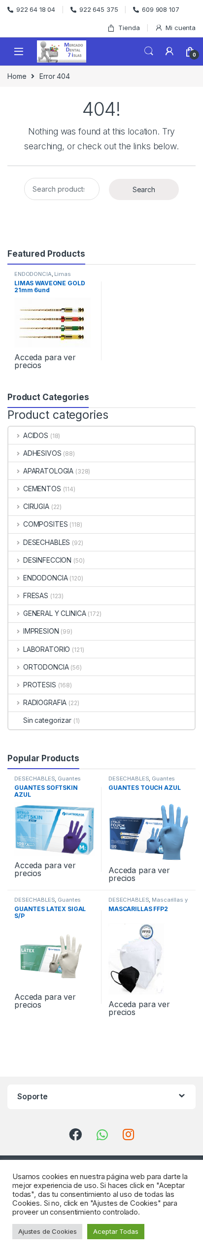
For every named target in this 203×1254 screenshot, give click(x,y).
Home (16, 76)
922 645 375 (98, 9)
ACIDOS (35, 435)
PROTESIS (39, 684)
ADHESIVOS (42, 453)
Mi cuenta (181, 28)
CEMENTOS (42, 488)
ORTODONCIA (45, 667)
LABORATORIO (46, 649)
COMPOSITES (45, 524)
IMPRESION (41, 631)
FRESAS (35, 595)
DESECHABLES (46, 542)
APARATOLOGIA (48, 471)
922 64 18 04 (35, 9)
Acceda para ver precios (45, 361)
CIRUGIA (36, 506)
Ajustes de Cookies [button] (47, 1231)
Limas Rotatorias (42, 277)
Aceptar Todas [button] (115, 1231)
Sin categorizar (47, 720)
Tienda (128, 28)
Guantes (69, 778)
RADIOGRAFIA (45, 702)
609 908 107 (160, 9)
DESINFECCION (47, 560)
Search (148, 51)
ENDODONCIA (33, 274)
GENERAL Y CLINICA (54, 613)
